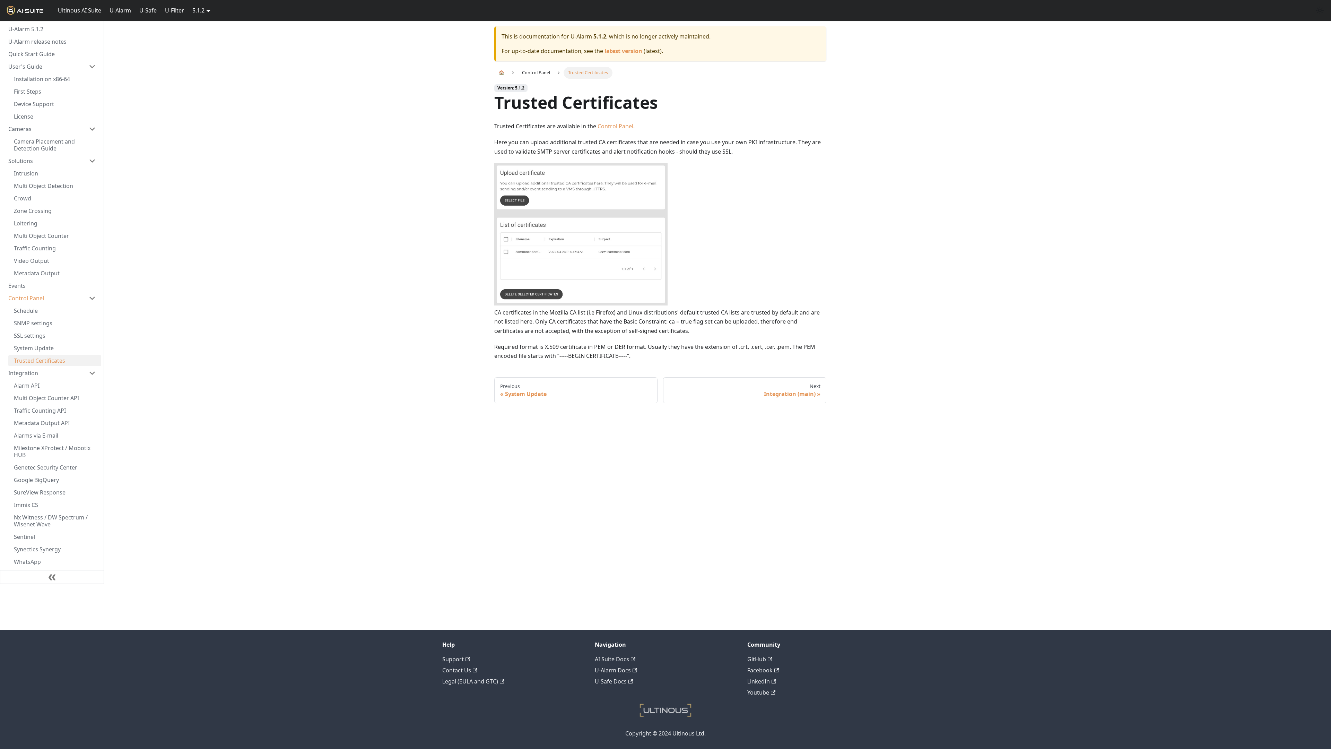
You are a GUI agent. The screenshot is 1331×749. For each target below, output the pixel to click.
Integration (23, 373)
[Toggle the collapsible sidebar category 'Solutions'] (92, 160)
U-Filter (174, 10)
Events (17, 286)
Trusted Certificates (39, 360)
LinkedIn (758, 681)
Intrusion (26, 173)
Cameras (20, 129)
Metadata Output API (42, 423)
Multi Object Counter (41, 236)
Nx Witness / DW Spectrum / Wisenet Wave (51, 521)
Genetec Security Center (45, 467)
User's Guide (25, 66)
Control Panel (26, 298)
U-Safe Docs (611, 681)
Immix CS (26, 505)
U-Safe (148, 10)
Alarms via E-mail (36, 435)
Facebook (760, 670)
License (23, 116)
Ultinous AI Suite (79, 10)
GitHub (756, 659)
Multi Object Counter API (46, 398)
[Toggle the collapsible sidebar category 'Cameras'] (92, 129)
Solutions (20, 161)
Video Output (31, 261)
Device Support (34, 104)
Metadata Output (37, 273)
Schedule (26, 311)
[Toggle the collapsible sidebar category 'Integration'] (92, 373)
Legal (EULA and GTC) (470, 681)
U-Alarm (120, 10)
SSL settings (29, 335)
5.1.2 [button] (198, 10)
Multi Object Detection (43, 186)
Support (453, 659)
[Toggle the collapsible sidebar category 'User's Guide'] (92, 66)
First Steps (27, 91)
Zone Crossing (33, 211)
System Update (34, 348)
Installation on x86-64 (42, 79)
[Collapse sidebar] (52, 577)
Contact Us (456, 670)
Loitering (25, 223)
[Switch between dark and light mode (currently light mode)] (1319, 10)
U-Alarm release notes (37, 41)
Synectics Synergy (37, 549)
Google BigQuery (36, 480)
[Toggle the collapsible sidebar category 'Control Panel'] (92, 298)
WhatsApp (27, 562)
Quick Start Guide (31, 54)
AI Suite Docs (612, 659)
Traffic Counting (35, 248)
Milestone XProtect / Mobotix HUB (52, 451)
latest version (623, 51)
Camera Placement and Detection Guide (44, 145)
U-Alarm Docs (613, 670)
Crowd (22, 198)
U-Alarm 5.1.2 (25, 29)
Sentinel (24, 537)
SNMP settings (33, 323)
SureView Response (40, 492)
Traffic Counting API (40, 410)
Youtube (758, 692)
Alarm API (27, 385)
